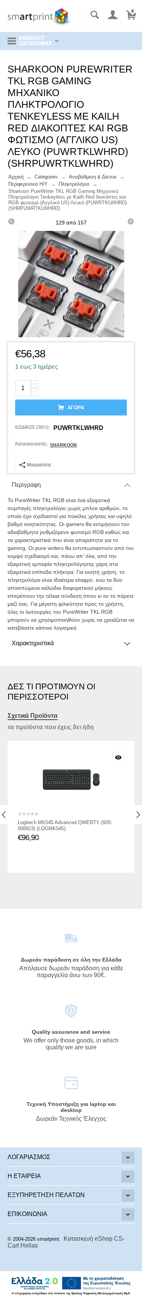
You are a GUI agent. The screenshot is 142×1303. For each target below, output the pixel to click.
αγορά (75, 408)
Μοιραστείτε (39, 465)
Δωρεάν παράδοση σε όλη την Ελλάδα (71, 960)
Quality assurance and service (71, 1032)
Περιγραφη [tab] (26, 485)
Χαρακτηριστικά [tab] (33, 643)
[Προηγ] (11, 222)
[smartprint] (39, 16)
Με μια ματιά (118, 757)
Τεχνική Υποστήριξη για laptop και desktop (71, 1107)
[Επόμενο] (130, 222)
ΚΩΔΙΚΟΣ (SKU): (32, 427)
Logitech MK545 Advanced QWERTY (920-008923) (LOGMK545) (65, 825)
